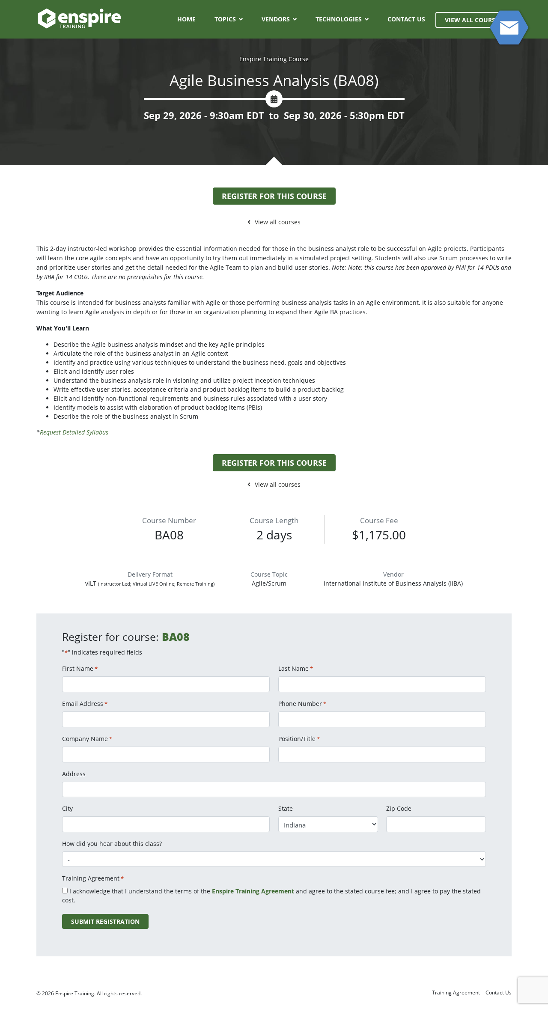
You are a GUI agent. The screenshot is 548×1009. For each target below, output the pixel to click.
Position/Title (299, 739)
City (67, 808)
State (285, 808)
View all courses (278, 222)
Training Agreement (456, 992)
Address (74, 774)
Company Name (87, 739)
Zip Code (398, 808)
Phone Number (302, 703)
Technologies (339, 19)
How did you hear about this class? (112, 843)
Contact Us (406, 19)
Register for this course (274, 196)
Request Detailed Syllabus (74, 432)
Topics (225, 19)
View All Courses (473, 20)
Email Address (84, 703)
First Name (80, 668)
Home (186, 19)
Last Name (295, 668)
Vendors (276, 19)
